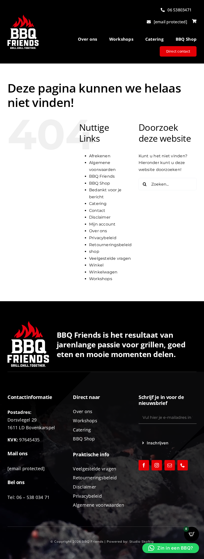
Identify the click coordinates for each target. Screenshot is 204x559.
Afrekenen (99, 156)
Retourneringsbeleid (110, 244)
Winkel (96, 265)
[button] (170, 548)
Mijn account (102, 224)
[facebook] (144, 465)
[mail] (169, 465)
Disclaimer (99, 217)
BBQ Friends (102, 176)
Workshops (100, 278)
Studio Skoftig (141, 541)
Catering (98, 203)
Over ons (98, 231)
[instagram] (157, 465)
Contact (97, 210)
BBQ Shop (99, 183)
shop (94, 251)
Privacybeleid (102, 237)
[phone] (182, 465)
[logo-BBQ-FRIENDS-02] (23, 16)
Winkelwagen (103, 272)
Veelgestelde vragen (110, 258)
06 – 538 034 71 (33, 497)
